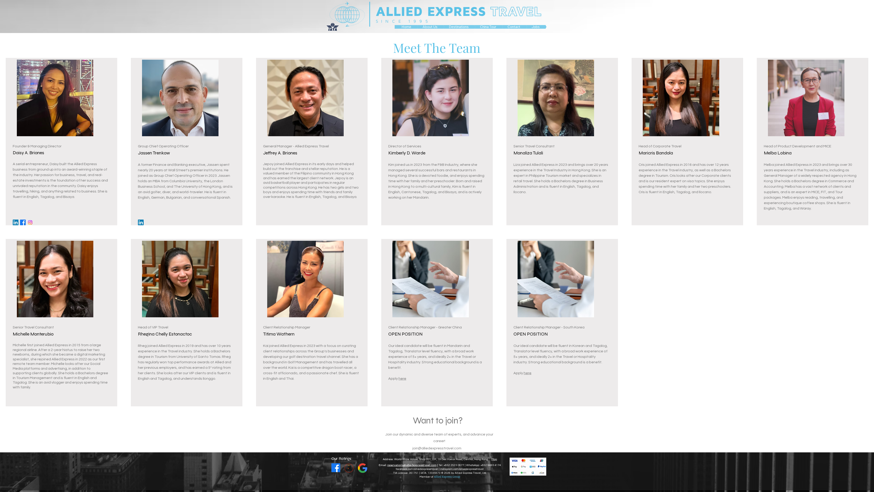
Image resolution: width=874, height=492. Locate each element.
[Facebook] (23, 222)
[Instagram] (30, 222)
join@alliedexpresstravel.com (436, 448)
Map (494, 459)
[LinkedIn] (15, 222)
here (402, 378)
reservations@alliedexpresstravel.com (412, 465)
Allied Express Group (447, 476)
